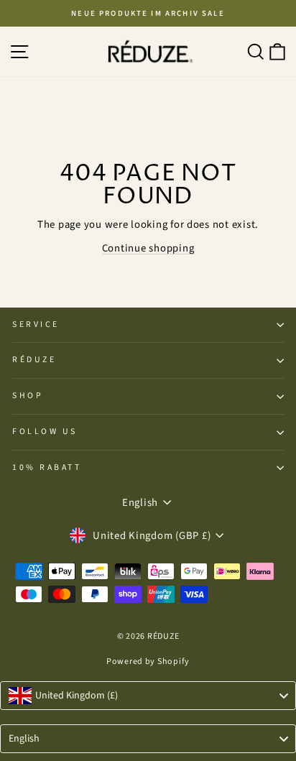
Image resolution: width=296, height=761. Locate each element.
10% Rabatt (46, 467)
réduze (34, 360)
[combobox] (148, 695)
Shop (27, 395)
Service (36, 324)
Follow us (45, 431)
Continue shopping (148, 248)
